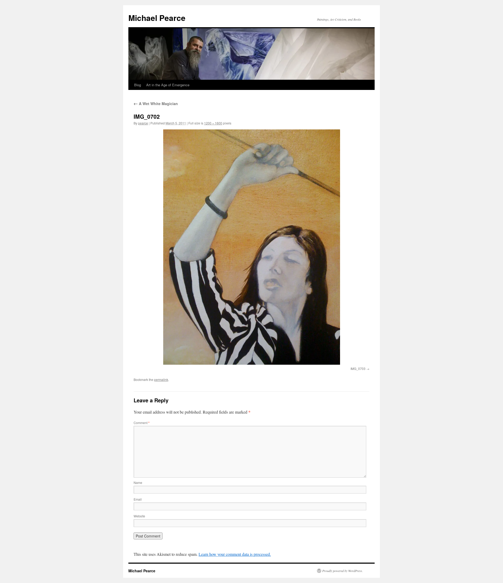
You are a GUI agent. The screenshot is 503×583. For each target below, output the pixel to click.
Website (139, 516)
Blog (137, 84)
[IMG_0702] (251, 247)
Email (138, 499)
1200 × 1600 (213, 123)
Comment (142, 422)
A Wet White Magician (156, 103)
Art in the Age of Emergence (167, 84)
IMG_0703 (358, 368)
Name (138, 482)
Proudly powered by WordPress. (342, 571)
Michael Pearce (156, 17)
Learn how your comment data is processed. (235, 554)
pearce (143, 123)
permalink (161, 379)
